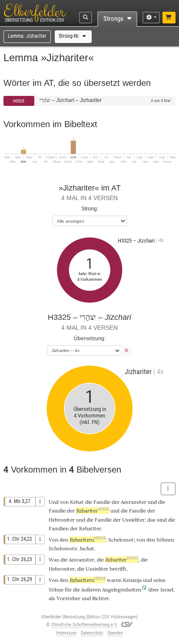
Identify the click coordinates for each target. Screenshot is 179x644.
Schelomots (63, 548)
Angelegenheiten (121, 589)
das (151, 519)
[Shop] (169, 18)
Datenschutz (92, 633)
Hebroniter (62, 519)
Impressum (66, 633)
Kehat (77, 502)
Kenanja (132, 580)
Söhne (56, 589)
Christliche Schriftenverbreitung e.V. (84, 625)
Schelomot (121, 539)
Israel (166, 589)
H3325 (18, 101)
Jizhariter (92, 510)
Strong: (89, 208)
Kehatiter (90, 528)
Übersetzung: (90, 338)
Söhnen (165, 539)
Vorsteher (68, 598)
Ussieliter (133, 519)
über (153, 589)
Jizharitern (88, 539)
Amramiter (133, 502)
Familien (59, 528)
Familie (101, 502)
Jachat (87, 548)
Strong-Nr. (70, 36)
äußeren (91, 589)
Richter (100, 598)
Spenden (115, 633)
